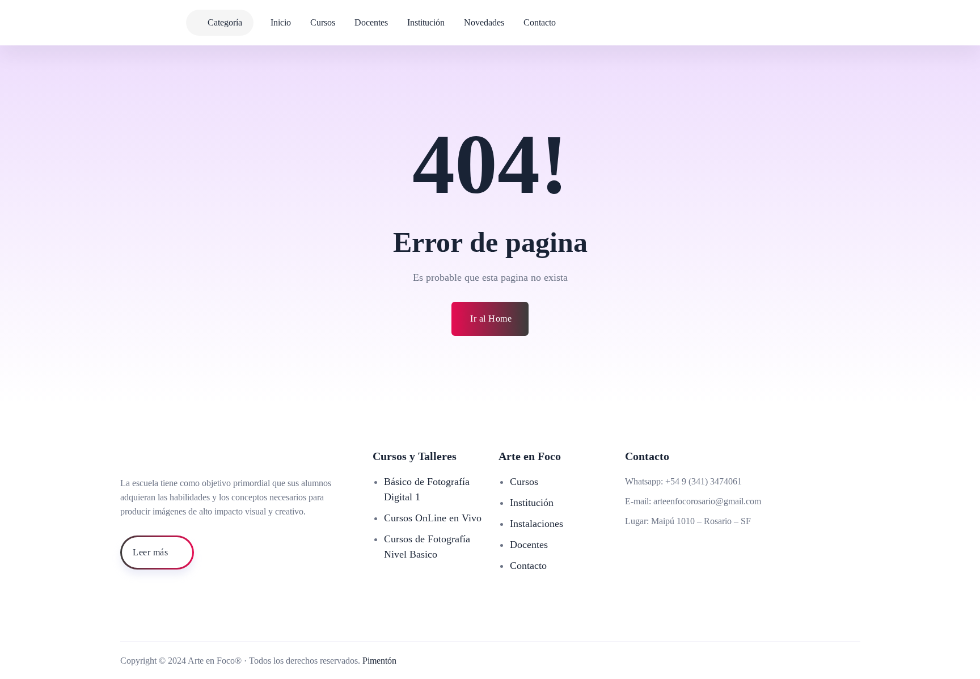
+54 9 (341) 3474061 (703, 481)
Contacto (539, 22)
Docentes (371, 22)
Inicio (281, 22)
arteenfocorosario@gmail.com (707, 501)
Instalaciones (536, 523)
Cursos (322, 22)
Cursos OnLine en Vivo (432, 518)
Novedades (484, 22)
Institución (426, 22)
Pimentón (379, 660)
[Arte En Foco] (106, 22)
